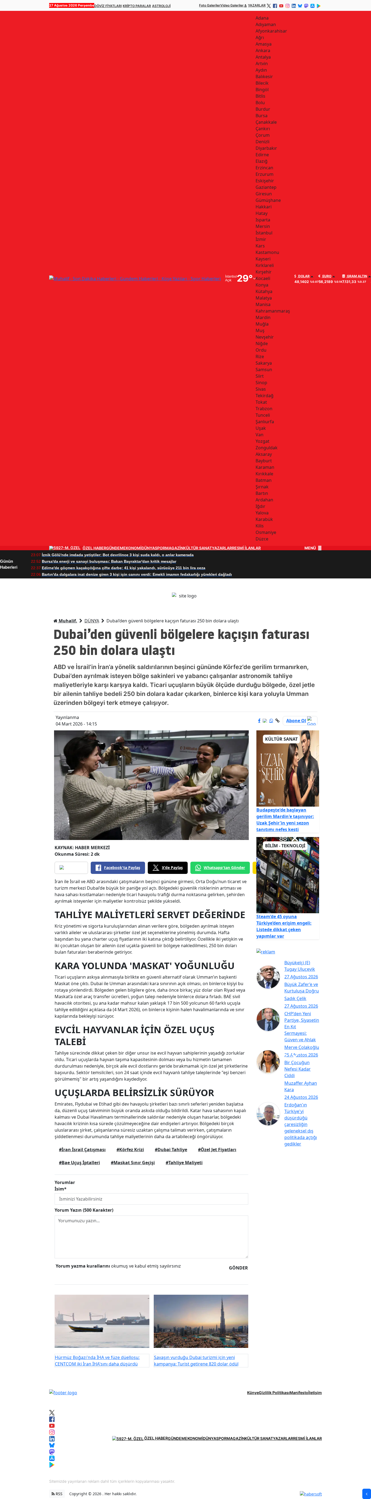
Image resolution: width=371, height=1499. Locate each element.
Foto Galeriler (209, 5)
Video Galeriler (232, 5)
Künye (253, 1392)
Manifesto (299, 1392)
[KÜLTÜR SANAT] (287, 768)
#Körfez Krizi (130, 1150)
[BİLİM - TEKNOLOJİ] (287, 875)
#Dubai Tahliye (171, 1150)
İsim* (61, 1189)
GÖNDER (238, 1268)
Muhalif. (67, 621)
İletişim (315, 1392)
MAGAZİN (174, 548)
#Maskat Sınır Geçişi (133, 1163)
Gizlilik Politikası (274, 1392)
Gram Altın (356, 276)
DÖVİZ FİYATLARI (108, 6)
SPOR (160, 548)
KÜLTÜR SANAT (197, 548)
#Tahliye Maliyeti (184, 1163)
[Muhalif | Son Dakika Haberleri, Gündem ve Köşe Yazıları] (63, 1392)
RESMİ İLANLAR (246, 548)
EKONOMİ (132, 548)
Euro (326, 276)
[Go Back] (366, 1494)
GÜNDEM (114, 548)
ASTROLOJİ (161, 6)
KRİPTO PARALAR (137, 6)
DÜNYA (148, 548)
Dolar (303, 276)
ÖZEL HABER (94, 548)
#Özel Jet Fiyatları (217, 1150)
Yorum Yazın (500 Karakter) (84, 1210)
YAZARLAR (257, 5)
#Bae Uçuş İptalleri (79, 1163)
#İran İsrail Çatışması (82, 1150)
